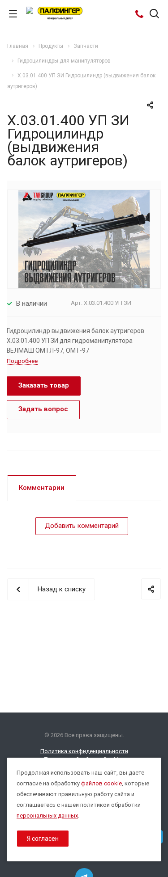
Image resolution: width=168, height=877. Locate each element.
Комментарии (42, 488)
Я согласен (43, 838)
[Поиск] (154, 14)
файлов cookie (101, 783)
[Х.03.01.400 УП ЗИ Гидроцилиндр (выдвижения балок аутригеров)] (84, 239)
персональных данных (47, 815)
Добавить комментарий (82, 526)
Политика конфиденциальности (84, 751)
